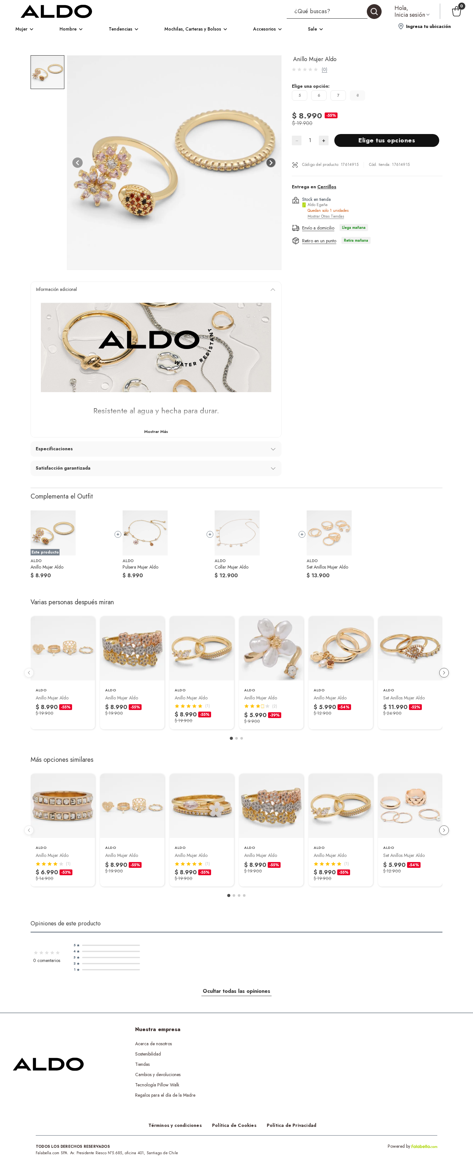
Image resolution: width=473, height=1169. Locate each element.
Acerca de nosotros (153, 1043)
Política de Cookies (234, 1125)
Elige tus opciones (386, 140)
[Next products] (444, 673)
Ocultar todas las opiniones (236, 991)
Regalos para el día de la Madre (165, 1095)
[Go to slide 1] (231, 738)
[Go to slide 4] (244, 895)
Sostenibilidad (148, 1054)
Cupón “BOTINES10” (271, 1043)
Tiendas (142, 1064)
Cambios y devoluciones (158, 1074)
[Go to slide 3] (241, 738)
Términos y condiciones (175, 1125)
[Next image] (271, 162)
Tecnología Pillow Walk (157, 1085)
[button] (334, 11)
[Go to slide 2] (236, 738)
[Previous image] (77, 162)
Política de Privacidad (291, 1125)
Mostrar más (156, 431)
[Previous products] (29, 673)
